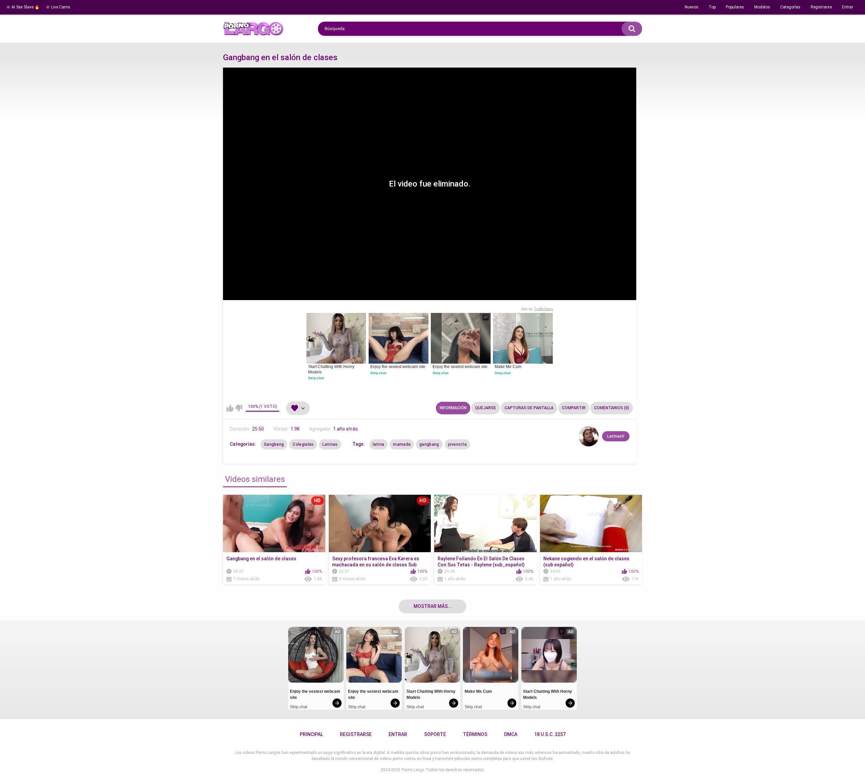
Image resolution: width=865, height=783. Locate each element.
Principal (311, 734)
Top (712, 7)
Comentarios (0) (611, 408)
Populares (735, 7)
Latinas (330, 444)
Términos (475, 734)
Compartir (574, 408)
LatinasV (615, 436)
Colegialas (303, 444)
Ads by (537, 309)
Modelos (762, 7)
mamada (402, 444)
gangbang (429, 444)
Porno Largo (413, 769)
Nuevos (691, 7)
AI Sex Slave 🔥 (25, 7)
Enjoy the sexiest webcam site (397, 366)
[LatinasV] (588, 436)
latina (379, 444)
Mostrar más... (433, 606)
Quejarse (485, 408)
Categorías (790, 7)
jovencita (457, 444)
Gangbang (274, 444)
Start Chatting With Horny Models (331, 369)
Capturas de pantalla (528, 408)
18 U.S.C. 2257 (550, 734)
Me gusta (229, 408)
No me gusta (238, 408)
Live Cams (60, 7)
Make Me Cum (508, 366)
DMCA (510, 734)
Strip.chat (316, 378)
